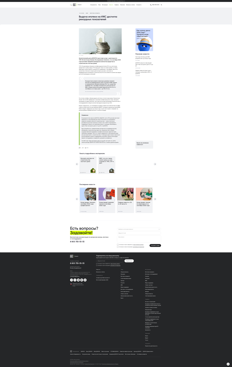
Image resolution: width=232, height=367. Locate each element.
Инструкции (105, 4)
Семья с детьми (124, 293)
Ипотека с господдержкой (127, 289)
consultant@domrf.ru (74, 276)
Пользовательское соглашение (76, 362)
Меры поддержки (125, 287)
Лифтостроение (105, 351)
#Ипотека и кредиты (95, 13)
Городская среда (86, 354)
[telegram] (71, 280)
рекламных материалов (138, 246)
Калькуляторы (148, 309)
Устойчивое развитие (142, 354)
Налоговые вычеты (125, 291)
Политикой (86, 274)
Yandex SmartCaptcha (89, 364)
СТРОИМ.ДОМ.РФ (114, 351)
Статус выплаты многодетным (152, 316)
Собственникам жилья (126, 278)
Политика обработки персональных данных (79, 360)
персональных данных (138, 244)
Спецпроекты (99, 275)
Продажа (123, 274)
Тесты (146, 340)
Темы (122, 269)
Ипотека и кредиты (125, 276)
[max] (85, 280)
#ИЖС (87, 13)
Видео (146, 338)
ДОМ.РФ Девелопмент (148, 351)
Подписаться (129, 260)
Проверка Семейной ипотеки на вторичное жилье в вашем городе (153, 304)
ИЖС (119, 105)
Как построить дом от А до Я (97, 140)
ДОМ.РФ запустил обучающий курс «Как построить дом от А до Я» (144, 64)
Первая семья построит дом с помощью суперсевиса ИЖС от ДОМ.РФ (143, 72)
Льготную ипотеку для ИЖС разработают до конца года (143, 57)
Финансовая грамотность (127, 295)
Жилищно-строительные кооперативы (151, 323)
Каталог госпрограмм (150, 301)
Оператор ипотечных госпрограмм (100, 354)
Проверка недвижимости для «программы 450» (152, 320)
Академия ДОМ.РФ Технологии (116, 354)
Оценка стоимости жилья (151, 307)
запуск (101, 105)
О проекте (138, 4)
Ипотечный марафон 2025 (102, 279)
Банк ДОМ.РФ (89, 351)
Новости (111, 4)
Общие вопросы (124, 272)
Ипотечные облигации (130, 354)
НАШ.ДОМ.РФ (97, 351)
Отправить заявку (155, 245)
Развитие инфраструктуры (126, 351)
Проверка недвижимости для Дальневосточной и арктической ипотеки (153, 313)
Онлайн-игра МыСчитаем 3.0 (103, 277)
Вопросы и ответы (130, 4)
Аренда (122, 280)
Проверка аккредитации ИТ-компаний (152, 327)
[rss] (81, 280)
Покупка (122, 282)
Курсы (146, 335)
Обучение (122, 4)
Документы (147, 330)
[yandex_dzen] (78, 280)
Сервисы (116, 4)
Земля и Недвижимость (75, 354)
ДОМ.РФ (83, 351)
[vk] (74, 280)
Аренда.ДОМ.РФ (137, 351)
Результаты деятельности (151, 346)
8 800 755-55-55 (77, 242)
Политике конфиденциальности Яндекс (110, 364)
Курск (122, 298)
